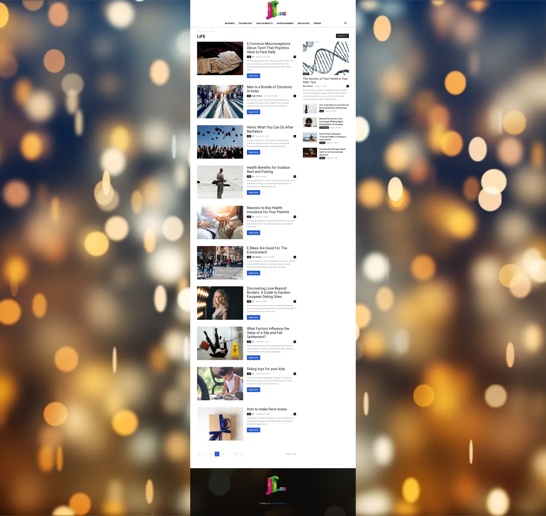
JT (253, 57)
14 (235, 454)
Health (306, 74)
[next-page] (241, 454)
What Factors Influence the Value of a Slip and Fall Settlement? (268, 333)
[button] (345, 23)
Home (199, 31)
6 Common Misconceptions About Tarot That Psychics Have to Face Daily (268, 48)
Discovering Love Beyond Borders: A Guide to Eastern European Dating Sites (268, 292)
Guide (322, 158)
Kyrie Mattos (257, 96)
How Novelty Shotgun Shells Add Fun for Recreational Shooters (332, 152)
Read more (253, 76)
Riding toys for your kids (266, 369)
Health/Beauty (264, 23)
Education (303, 23)
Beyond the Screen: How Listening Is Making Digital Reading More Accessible (331, 122)
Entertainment (285, 23)
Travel (322, 143)
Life (206, 31)
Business (230, 23)
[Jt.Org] (273, 10)
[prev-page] (199, 454)
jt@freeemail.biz (278, 503)
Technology (245, 23)
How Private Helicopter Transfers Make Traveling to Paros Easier (332, 137)
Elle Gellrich (256, 257)
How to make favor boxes (267, 409)
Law (321, 111)
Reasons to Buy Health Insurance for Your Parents (268, 210)
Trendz (317, 23)
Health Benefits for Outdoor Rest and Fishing (268, 170)
